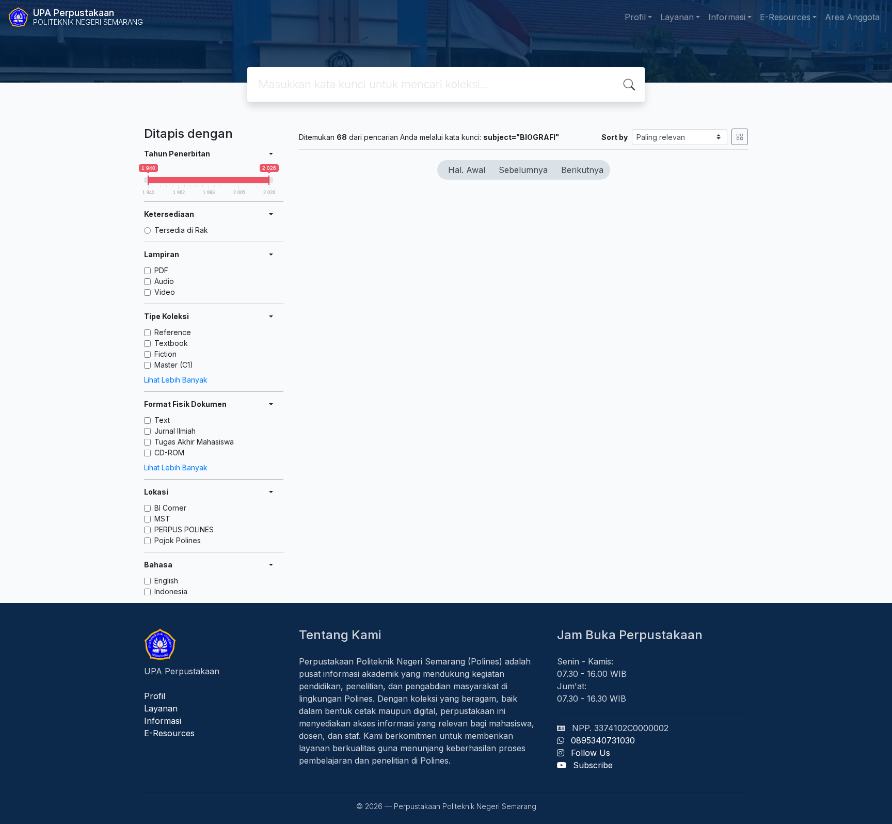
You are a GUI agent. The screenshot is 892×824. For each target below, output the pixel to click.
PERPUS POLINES (184, 529)
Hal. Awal (466, 170)
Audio (164, 281)
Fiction (165, 354)
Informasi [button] (726, 17)
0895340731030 (603, 740)
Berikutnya (582, 170)
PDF (161, 270)
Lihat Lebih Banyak (176, 379)
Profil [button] (635, 17)
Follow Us (590, 753)
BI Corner (170, 507)
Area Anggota (852, 17)
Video (164, 292)
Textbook (171, 343)
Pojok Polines (177, 540)
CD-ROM (169, 452)
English (166, 580)
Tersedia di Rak (181, 230)
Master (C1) (173, 364)
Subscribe (593, 765)
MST (162, 518)
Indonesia (170, 591)
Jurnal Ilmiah (175, 430)
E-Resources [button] (785, 17)
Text (162, 420)
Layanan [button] (677, 17)
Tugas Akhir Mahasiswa (194, 441)
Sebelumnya (523, 170)
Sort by (614, 137)
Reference (172, 332)
